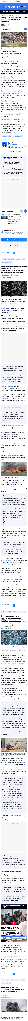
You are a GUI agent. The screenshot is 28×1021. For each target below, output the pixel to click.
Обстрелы (7, 158)
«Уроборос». (11, 455)
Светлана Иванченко (17, 275)
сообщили (11, 425)
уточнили (10, 386)
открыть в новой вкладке (6, 278)
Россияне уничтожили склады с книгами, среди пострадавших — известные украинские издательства (13, 162)
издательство (5, 560)
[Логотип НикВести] (13, 6)
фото (23, 11)
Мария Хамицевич (17, 994)
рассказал (17, 324)
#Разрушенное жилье (18, 611)
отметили (11, 562)
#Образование (5, 262)
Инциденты (11, 15)
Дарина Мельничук (8, 24)
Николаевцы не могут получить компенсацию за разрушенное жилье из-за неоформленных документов (13, 168)
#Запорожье (5, 983)
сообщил (9, 61)
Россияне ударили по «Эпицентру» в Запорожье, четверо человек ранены (13, 173)
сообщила (4, 398)
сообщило (20, 529)
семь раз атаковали (12, 122)
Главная (2, 15)
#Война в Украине (6, 259)
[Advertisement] (14, 194)
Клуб (23, 6)
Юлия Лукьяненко (18, 624)
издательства (12, 453)
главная (5, 11)
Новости (6, 15)
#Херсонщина (16, 136)
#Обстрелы (4, 136)
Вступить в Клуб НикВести (15, 239)
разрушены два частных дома (14, 959)
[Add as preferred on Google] (6, 6)
